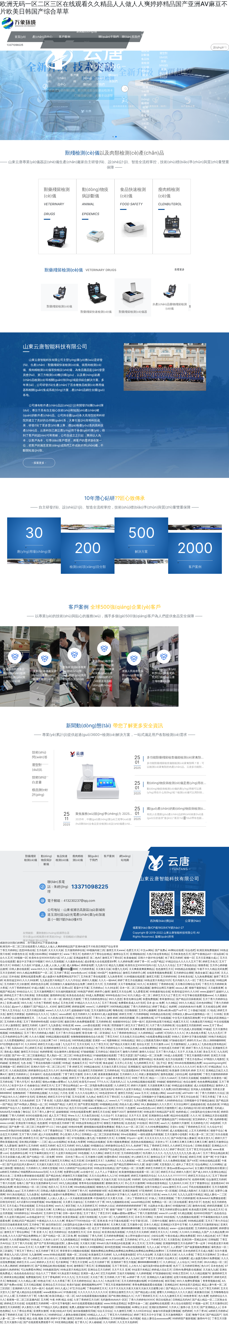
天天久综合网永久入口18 (103, 1175)
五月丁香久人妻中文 (43, 1111)
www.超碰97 (207, 991)
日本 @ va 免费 (155, 1002)
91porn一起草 (135, 1138)
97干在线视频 (163, 1017)
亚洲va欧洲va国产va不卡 (172, 1010)
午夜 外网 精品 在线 (61, 1299)
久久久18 (195, 1115)
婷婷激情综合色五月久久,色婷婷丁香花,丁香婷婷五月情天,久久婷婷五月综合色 (149, 1145)
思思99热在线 (27, 950)
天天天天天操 (55, 950)
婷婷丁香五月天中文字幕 (147, 1314)
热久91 (205, 1265)
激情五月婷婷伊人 (18, 1074)
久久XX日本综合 (142, 1310)
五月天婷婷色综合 (81, 1280)
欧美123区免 (152, 1194)
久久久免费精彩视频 (174, 1160)
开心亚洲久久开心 (70, 1134)
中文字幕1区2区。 (140, 1220)
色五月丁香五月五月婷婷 (14, 1149)
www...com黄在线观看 (87, 1025)
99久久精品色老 (206, 1235)
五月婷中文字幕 (52, 1213)
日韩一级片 (138, 1021)
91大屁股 (5, 1055)
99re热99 (36, 1213)
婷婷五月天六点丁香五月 (167, 995)
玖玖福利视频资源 (66, 991)
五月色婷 (41, 950)
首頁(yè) (49, 78)
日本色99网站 (204, 1002)
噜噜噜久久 (114, 1059)
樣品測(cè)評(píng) (164, 77)
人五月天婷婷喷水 (199, 1130)
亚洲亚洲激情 (129, 1190)
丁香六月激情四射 (147, 1213)
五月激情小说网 (94, 1156)
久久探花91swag (130, 1096)
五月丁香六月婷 (28, 1134)
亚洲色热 (41, 1096)
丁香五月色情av (193, 1059)
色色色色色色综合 (24, 1273)
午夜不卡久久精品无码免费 (212, 968)
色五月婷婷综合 (57, 1231)
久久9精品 (171, 1002)
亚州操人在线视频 (201, 1089)
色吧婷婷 (187, 1310)
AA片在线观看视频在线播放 (91, 1295)
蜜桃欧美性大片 (114, 1183)
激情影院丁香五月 (84, 1265)
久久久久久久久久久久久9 (92, 1292)
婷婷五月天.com (26, 1262)
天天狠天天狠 (87, 1243)
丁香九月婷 (95, 1235)
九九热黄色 (54, 1025)
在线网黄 (184, 1258)
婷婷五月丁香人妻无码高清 (84, 1077)
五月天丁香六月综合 (216, 1220)
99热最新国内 (51, 1269)
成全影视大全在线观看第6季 (100, 961)
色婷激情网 (195, 1074)
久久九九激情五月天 (170, 1295)
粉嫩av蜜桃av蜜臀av (124, 1213)
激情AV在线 (198, 1205)
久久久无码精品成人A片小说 (76, 1164)
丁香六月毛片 (21, 1081)
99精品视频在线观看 (57, 1036)
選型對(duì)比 (37, 767)
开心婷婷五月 (35, 1258)
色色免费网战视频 (207, 1081)
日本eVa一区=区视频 (165, 1190)
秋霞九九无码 (119, 968)
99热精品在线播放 (185, 968)
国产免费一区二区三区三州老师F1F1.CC (31, 1126)
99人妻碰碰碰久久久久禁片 (156, 1104)
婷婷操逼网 (78, 1006)
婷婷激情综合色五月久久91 (43, 1070)
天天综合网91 (181, 1104)
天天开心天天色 (123, 1062)
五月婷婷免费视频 (114, 1235)
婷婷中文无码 (27, 1096)
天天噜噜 (120, 1138)
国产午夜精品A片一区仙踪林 (208, 953)
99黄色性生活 (19, 953)
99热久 (176, 1036)
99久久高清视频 (54, 961)
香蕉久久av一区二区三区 (129, 1126)
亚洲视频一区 (7, 1066)
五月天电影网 (219, 1186)
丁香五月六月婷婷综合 (119, 1314)
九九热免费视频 (203, 976)
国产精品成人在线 (145, 1292)
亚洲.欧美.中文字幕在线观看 (113, 1220)
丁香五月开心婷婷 (74, 1130)
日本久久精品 (151, 1224)
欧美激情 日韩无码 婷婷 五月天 (186, 1070)
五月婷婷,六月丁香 (114, 1277)
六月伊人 (174, 1307)
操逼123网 (152, 1164)
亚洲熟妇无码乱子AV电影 (66, 1029)
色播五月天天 (180, 1021)
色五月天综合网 (78, 1107)
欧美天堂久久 (205, 1138)
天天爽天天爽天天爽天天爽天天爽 (188, 1141)
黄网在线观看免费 (31, 976)
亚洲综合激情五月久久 (121, 1292)
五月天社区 (82, 1277)
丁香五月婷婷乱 (9, 950)
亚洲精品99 (171, 1284)
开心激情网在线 (145, 1017)
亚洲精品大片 (219, 1145)
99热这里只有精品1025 (157, 980)
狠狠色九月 (102, 1186)
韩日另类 (154, 1123)
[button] (113, 136)
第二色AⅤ (95, 957)
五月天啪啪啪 (149, 1228)
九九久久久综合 (166, 965)
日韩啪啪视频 (122, 1307)
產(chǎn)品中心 (61, 78)
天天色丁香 (96, 1277)
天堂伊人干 (161, 1141)
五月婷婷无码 (120, 1029)
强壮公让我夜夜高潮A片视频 (152, 1040)
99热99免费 (75, 1126)
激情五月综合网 (13, 1138)
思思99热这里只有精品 (159, 1021)
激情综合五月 (120, 953)
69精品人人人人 (96, 1314)
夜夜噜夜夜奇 (101, 1224)
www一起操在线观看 (181, 1228)
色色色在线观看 (52, 1074)
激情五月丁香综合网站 (16, 1231)
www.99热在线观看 (54, 1254)
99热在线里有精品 (156, 1183)
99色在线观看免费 (80, 1111)
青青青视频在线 (211, 1280)
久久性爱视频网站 (14, 1040)
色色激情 (42, 1123)
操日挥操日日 (53, 1224)
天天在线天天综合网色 (132, 1036)
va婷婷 (159, 1032)
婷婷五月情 (125, 1014)
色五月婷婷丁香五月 (47, 1250)
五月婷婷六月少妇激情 (16, 983)
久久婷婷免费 (125, 961)
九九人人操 (153, 1246)
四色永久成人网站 (129, 1104)
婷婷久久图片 (183, 1171)
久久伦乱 (53, 1092)
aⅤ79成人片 (11, 999)
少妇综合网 (181, 1074)
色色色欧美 (213, 1104)
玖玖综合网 (124, 1179)
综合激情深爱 (51, 1179)
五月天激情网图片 (44, 991)
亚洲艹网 (208, 1156)
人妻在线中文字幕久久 (117, 1194)
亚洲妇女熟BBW (158, 1307)
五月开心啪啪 (153, 1243)
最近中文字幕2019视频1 (30, 961)
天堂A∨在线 (177, 1126)
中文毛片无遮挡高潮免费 (186, 1017)
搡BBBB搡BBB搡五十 (149, 1262)
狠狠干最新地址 (197, 987)
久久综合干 (107, 1115)
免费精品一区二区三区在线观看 (169, 1201)
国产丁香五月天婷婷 (151, 1258)
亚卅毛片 (31, 1029)
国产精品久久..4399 (44, 1006)
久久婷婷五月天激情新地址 (204, 1224)
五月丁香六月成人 (166, 1051)
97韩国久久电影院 (214, 1059)
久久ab (42, 1017)
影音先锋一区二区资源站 (96, 1032)
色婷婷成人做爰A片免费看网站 (58, 1194)
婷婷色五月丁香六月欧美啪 (19, 995)
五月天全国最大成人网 (12, 1156)
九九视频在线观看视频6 (89, 1194)
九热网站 (110, 1160)
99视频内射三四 (95, 950)
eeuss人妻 (181, 987)
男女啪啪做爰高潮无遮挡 (18, 1059)
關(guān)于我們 (100, 78)
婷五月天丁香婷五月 (136, 1025)
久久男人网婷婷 (9, 1265)
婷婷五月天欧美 (9, 1100)
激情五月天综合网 (121, 991)
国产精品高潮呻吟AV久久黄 (129, 1164)
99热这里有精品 (82, 1055)
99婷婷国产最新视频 (184, 1318)
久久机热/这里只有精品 (61, 1017)
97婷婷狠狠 (59, 1059)
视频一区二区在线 (77, 1254)
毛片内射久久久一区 (183, 980)
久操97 (43, 1025)
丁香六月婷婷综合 (141, 1006)
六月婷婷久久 (33, 1168)
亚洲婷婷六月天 (21, 1288)
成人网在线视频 (20, 1077)
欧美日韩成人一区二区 (61, 1295)
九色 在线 (26, 1062)
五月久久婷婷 (43, 1119)
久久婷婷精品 (145, 1032)
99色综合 (87, 1029)
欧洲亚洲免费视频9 (207, 950)
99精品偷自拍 (92, 1066)
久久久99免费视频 (70, 1179)
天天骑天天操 (103, 968)
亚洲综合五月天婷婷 (99, 1269)
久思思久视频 (61, 1100)
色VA (69, 1265)
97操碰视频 (87, 1051)
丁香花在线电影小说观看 (47, 1062)
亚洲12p (4, 1258)
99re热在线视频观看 (133, 1246)
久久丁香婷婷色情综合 (124, 1032)
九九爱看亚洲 (140, 991)
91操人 (153, 1198)
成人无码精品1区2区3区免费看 (195, 1107)
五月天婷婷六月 (30, 1190)
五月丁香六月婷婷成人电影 (39, 1032)
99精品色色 (131, 1047)
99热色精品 (127, 1040)
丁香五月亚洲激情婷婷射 (117, 1284)
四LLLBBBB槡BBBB (214, 1040)
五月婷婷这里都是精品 (65, 1119)
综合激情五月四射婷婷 (188, 1025)
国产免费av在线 (13, 1284)
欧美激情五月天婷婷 (100, 1254)
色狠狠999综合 (121, 1021)
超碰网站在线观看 (159, 1303)
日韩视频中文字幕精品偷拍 (157, 1096)
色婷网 (172, 1006)
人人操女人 (193, 1044)
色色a (56, 1002)
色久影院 (36, 1081)
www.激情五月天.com (174, 1186)
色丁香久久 (81, 1322)
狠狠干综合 (216, 1130)
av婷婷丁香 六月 (136, 1277)
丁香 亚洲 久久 (39, 1231)
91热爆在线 (69, 1292)
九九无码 (222, 1051)
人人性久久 (135, 1265)
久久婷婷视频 (143, 1273)
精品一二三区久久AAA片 (163, 1077)
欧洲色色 (163, 1228)
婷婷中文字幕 (57, 1318)
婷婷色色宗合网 (39, 983)
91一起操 (106, 1077)
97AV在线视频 (94, 1130)
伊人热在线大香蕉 (196, 1032)
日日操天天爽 (43, 1209)
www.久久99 (168, 1194)
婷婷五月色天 (210, 961)
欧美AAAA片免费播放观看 (211, 1198)
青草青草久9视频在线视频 (74, 1250)
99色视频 (83, 1153)
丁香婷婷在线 (166, 983)
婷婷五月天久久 (159, 1231)
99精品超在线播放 (182, 1085)
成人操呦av (73, 965)
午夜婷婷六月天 (105, 1138)
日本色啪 (14, 976)
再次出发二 (6, 1175)
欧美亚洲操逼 (70, 1216)
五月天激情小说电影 (176, 1134)
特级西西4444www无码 (34, 1171)
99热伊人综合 (106, 1205)
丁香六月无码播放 (89, 1119)
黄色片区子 (194, 1201)
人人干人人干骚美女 (106, 1171)
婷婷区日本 (23, 1066)
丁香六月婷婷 (16, 1115)
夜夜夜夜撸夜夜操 (108, 1074)
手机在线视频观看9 (199, 1186)
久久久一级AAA (107, 980)
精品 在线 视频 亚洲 (38, 1318)
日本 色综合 (93, 1231)
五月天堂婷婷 (7, 972)
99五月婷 (196, 1262)
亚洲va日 (67, 987)
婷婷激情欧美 (11, 1198)
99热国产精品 (57, 1104)
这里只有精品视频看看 (186, 1277)
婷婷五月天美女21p (57, 1107)
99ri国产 (102, 972)
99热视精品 (15, 1032)
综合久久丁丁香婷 (46, 1273)
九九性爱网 (28, 1119)
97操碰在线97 (177, 1040)
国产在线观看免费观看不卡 (38, 1322)
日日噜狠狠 (130, 1010)
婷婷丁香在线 (179, 1156)
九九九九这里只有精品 (190, 1194)
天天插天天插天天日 (47, 1164)
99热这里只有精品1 (136, 1119)
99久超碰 (61, 1126)
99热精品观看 (196, 1220)
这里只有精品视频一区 (77, 1228)
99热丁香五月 (140, 1077)
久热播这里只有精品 (201, 1021)
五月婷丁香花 (61, 972)
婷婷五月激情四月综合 (143, 1175)
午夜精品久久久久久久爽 (50, 1220)
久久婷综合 (169, 1262)
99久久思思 (115, 999)
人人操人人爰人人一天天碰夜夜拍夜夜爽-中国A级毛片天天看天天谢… (86, 1198)
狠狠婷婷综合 (174, 1081)
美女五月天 (209, 1051)
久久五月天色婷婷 (127, 1322)
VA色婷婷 (215, 1123)
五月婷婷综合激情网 (206, 1228)
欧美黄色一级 (218, 1077)
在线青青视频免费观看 (159, 972)
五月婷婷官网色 (191, 1265)
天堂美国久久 (166, 1164)
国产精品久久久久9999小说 (26, 1179)
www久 (90, 1006)
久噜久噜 (43, 1295)
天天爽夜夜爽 (137, 1029)
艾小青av (222, 1254)
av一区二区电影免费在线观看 (96, 1085)
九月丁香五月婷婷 (209, 1288)
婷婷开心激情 (102, 991)
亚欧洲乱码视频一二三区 (33, 1141)
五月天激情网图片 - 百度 (177, 1314)
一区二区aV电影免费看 (148, 1160)
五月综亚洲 (78, 1096)
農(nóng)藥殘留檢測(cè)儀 (145, 103)
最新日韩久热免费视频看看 (79, 1021)
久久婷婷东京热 (54, 1149)
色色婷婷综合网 (18, 1153)
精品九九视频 (116, 965)
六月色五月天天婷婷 (137, 1231)
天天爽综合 (58, 1209)
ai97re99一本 (190, 1092)
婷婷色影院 (161, 1070)
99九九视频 (82, 1145)
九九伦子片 (69, 1044)
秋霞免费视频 (150, 999)
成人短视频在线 (178, 1130)
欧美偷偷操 (130, 957)
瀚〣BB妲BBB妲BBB (63, 968)
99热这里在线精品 (104, 1168)
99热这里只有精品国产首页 (158, 1111)
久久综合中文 (214, 1126)
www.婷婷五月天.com (12, 1029)
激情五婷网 (64, 1006)
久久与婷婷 (109, 1322)
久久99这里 (111, 987)
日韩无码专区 (7, 1201)
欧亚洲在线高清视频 (113, 1231)
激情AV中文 (203, 1318)
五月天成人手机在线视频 (20, 1205)
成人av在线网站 (57, 1141)
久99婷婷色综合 (173, 1100)
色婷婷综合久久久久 (37, 1014)
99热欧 (16, 965)
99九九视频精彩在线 (117, 1201)
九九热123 (101, 965)
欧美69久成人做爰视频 (105, 1014)
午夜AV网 (24, 999)
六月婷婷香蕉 (86, 968)
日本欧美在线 (185, 976)
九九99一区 (105, 1216)
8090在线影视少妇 (36, 1115)
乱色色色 (130, 1123)
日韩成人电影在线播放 (52, 1190)
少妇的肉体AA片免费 (189, 1006)
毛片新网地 (62, 1262)
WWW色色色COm (116, 995)
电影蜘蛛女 (113, 1040)
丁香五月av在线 (206, 980)
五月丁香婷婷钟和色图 (35, 1021)
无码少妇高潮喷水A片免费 (156, 1179)
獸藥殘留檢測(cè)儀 (145, 34)
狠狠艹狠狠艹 (117, 1209)
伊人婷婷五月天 (140, 1156)
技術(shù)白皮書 (163, 65)
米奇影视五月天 (121, 1077)
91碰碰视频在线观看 (104, 1055)
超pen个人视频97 (22, 1006)
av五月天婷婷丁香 (99, 1262)
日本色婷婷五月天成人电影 (198, 1250)
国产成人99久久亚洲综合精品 (209, 1171)
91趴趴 (128, 1100)
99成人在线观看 (173, 1055)
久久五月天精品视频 (33, 1010)
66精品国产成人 (42, 1059)
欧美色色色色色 (75, 995)
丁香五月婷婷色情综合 (94, 999)
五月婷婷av (96, 987)
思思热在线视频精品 (142, 1141)
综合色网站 (201, 1164)
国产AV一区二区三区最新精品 (28, 1055)
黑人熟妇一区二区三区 (59, 1055)
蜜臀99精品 (145, 1059)
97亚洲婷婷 (145, 1190)
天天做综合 (121, 1115)
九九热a (90, 1096)
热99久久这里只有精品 (128, 1089)
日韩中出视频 (159, 1220)
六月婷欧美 (74, 1059)
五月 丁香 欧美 (44, 1100)
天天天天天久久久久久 (156, 1138)
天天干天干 (44, 1029)
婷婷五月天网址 (103, 1029)
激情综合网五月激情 (162, 987)
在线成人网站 (157, 1092)
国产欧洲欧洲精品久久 (120, 1295)
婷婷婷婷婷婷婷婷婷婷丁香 (131, 1205)
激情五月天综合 (29, 1051)
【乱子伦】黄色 (164, 1062)
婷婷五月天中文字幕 (59, 1096)
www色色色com (146, 1107)
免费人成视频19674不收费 (84, 1307)
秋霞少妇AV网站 (38, 953)
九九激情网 (35, 1254)
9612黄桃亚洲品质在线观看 (59, 1089)
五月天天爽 (66, 1186)
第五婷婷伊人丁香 (203, 1119)
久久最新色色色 (74, 961)
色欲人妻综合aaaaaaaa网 (156, 1318)
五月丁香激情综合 (199, 1183)
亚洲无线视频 (154, 1029)
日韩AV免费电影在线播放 (187, 1269)
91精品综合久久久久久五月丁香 (183, 961)
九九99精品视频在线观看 (141, 1081)
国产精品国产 (213, 1314)
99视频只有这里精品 (92, 1239)
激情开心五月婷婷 (28, 1145)
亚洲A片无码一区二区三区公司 (48, 1066)
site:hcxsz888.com (137, 1149)
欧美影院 (152, 983)
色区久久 (53, 1186)
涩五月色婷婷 (107, 1273)
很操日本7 (115, 1051)
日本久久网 (90, 1074)
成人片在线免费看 (48, 1134)
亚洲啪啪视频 (102, 1265)
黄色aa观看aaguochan (180, 1168)
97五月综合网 (77, 1288)
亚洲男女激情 (40, 1310)
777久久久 (103, 1081)
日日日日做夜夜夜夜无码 (14, 1224)
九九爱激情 (10, 1145)
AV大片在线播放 (29, 1160)
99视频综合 (97, 1145)
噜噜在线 (118, 1010)
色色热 (206, 1201)
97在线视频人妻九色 (83, 1138)
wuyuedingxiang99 (214, 1062)
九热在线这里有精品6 (213, 1044)
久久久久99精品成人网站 (21, 1228)
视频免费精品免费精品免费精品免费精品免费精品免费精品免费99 (128, 1250)
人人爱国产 (176, 1246)
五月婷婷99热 (168, 976)
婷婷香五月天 (30, 1138)
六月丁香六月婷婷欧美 (162, 1025)
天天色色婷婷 (26, 1100)
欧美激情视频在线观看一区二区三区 (139, 1171)
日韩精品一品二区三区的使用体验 (100, 1134)
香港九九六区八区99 (15, 1254)
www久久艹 (116, 1100)
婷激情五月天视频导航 (74, 1175)
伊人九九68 (132, 1258)
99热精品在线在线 (160, 1014)
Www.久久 (74, 1115)
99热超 (66, 1062)
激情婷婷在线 (57, 995)
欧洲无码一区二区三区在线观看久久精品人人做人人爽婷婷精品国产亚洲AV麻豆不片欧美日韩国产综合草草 (59, 946)
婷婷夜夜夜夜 (58, 1246)
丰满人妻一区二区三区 (201, 1134)
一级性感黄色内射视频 (150, 1134)
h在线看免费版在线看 (158, 1036)
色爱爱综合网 (71, 1171)
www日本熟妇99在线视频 (14, 1130)
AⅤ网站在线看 (176, 950)
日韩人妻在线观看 (19, 968)
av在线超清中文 (35, 1216)
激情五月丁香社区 (112, 957)
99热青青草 (190, 1295)
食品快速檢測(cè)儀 (145, 63)
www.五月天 (26, 1246)
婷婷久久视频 (89, 980)
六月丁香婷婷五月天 (146, 1295)
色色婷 (49, 1288)
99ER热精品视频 (119, 1006)
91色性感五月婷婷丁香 (171, 1047)
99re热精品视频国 (84, 1186)
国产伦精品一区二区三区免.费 (59, 1235)
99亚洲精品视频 (64, 1322)
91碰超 (207, 1029)
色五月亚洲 (77, 1160)
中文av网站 (146, 950)
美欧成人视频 (11, 1051)
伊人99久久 (50, 1258)
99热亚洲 (67, 1025)
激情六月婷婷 (130, 1051)
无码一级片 (37, 1288)
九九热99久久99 (178, 1183)
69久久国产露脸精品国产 (163, 1119)
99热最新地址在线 (160, 991)
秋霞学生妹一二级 (138, 1303)
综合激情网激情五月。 (24, 1017)
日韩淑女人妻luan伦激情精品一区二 (192, 1014)
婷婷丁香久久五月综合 (198, 1047)
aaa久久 (165, 1123)
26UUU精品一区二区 (215, 1262)
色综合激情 (189, 1081)
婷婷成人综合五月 (162, 1269)
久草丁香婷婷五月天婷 (86, 1299)
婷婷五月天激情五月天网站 (55, 1160)
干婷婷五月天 (158, 1239)
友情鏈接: (28, 932)
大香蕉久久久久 (159, 1149)
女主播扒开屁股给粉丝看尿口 (211, 1168)
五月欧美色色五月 (181, 953)
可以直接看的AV (130, 1070)
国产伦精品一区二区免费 (148, 1055)
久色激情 (130, 1107)
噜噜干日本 (198, 1314)
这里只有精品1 (153, 1186)
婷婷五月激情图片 (167, 1107)
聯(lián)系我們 (113, 78)
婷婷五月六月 (94, 983)
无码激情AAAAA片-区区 (113, 1299)
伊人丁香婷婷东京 (137, 1198)
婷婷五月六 (47, 1085)
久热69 (158, 1216)
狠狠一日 (189, 957)
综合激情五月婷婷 (216, 1179)
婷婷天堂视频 (49, 1168)
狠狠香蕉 (203, 965)
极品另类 (214, 972)
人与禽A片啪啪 (91, 1179)
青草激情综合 (166, 999)
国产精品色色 (53, 1175)
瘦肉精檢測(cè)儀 (145, 75)
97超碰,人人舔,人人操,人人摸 (48, 965)
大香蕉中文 (100, 1059)
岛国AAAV (17, 1047)
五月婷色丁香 (36, 1224)
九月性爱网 (140, 1100)
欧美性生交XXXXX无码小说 (44, 957)
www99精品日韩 (140, 1201)
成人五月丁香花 (57, 1115)
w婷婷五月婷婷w (9, 1171)
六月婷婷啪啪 (140, 1014)
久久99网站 (216, 1164)
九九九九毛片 (215, 1032)
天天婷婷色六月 (199, 1123)
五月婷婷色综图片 (131, 1153)
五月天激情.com (160, 1044)
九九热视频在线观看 (187, 1216)
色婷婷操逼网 (129, 1059)
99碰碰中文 (55, 953)
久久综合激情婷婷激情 (77, 1149)
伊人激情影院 (12, 1025)
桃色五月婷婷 (155, 1100)
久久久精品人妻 (27, 1280)
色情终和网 (198, 1179)
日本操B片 (36, 1074)
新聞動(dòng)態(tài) (87, 78)
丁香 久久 (221, 1096)
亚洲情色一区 (36, 1149)
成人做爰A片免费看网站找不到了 (60, 976)
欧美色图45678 (181, 1179)
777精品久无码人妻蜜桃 (54, 1307)
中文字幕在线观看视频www (197, 995)
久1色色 (211, 1010)
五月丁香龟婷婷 (51, 1277)
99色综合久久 (24, 991)
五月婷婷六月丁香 (94, 1201)
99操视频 (87, 1100)
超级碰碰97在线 (80, 1010)
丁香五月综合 (84, 1089)
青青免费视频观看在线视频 (147, 1284)
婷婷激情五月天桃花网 (115, 1130)
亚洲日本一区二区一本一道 (46, 999)
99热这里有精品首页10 (89, 1123)
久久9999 (30, 1044)
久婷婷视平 (102, 1006)
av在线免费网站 (148, 1047)
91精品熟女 (214, 1066)
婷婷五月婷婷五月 (155, 1168)
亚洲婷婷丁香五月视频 (123, 1262)
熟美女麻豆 (201, 972)
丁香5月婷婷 (161, 1130)
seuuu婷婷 (65, 1014)
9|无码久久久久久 (174, 1032)
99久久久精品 (187, 1002)
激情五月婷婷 (29, 1025)
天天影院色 (173, 1239)
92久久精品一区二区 (139, 995)
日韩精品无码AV (181, 1299)
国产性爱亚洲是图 (88, 1104)
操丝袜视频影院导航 (84, 1310)
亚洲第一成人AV (90, 1273)
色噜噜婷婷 (19, 1092)
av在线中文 (86, 1171)
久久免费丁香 (42, 1246)
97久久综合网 (144, 1254)
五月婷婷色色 (111, 1070)
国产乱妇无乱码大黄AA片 (21, 1164)
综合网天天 (171, 1258)
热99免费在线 (68, 1070)
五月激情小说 (134, 1224)
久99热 (218, 1014)
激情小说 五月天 (189, 1307)
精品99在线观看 (179, 1115)
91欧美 (106, 1025)
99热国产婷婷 (85, 991)
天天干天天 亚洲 (138, 1115)
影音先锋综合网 (132, 999)
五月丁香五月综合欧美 (185, 1096)
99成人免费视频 (95, 995)
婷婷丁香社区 (177, 1149)
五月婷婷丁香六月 (77, 1190)
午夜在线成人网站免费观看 (180, 1235)
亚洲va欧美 (13, 1002)
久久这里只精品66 (14, 1216)
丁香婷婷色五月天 (195, 1126)
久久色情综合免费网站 (96, 1318)
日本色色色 (217, 1265)
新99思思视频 (112, 1246)
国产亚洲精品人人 (210, 1307)
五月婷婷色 (131, 1239)
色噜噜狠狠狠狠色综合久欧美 (87, 1036)
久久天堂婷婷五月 (87, 1205)
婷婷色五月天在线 (14, 1303)
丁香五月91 (104, 1213)
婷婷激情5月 (26, 1265)
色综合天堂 (143, 1044)
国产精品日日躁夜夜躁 (188, 999)
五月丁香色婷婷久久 (35, 1314)
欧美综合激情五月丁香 (95, 1209)
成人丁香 (5, 1047)
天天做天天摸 (108, 1179)
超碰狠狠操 (62, 1111)
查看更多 (179, 269)
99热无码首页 (83, 1017)
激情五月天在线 (101, 1111)
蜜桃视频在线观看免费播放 (99, 1126)
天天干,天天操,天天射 (189, 1051)
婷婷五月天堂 (112, 1153)
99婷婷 (136, 1179)
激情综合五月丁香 (160, 1156)
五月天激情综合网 (101, 1010)
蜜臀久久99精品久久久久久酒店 (175, 1292)
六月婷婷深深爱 (147, 1209)
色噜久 (20, 1183)
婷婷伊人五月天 (45, 1262)
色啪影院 (205, 1077)
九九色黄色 (32, 1194)
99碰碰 (161, 1081)
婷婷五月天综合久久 (199, 1175)
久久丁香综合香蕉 (22, 1310)
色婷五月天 (137, 1194)
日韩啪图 (213, 1239)
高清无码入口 (117, 1081)
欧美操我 (159, 1059)
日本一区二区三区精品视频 (135, 987)
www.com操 (7, 1123)
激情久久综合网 (177, 1220)
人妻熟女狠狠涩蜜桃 (74, 1314)
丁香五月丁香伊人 (24, 1250)
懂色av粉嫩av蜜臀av (54, 1081)
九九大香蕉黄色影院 (124, 1254)
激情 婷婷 (112, 1017)
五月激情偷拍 (178, 1044)
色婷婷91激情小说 (10, 1119)
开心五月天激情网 (135, 1183)
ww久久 (59, 1205)
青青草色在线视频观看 (91, 1183)
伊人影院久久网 (30, 1307)
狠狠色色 (19, 1168)
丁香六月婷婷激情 (185, 1198)
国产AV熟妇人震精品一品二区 (30, 1104)
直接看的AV (217, 1183)
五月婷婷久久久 (128, 1074)
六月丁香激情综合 (52, 1130)
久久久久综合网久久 (86, 1092)
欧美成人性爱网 (76, 1141)
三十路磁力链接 (196, 1010)
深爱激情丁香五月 (24, 1209)
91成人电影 (37, 987)
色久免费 (203, 1295)
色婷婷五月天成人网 (33, 1107)
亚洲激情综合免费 (159, 1115)
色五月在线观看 (174, 1059)
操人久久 (98, 1280)
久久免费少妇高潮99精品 (175, 1089)
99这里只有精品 (141, 1269)
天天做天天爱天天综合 (113, 1066)
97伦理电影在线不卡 (11, 1044)
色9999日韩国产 (203, 1213)
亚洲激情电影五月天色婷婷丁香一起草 (184, 1243)
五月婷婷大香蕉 (13, 1021)
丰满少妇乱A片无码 (61, 1310)
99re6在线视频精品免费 (188, 1062)
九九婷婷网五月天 (144, 1062)
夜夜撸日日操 (201, 1292)
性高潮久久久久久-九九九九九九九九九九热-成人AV (172, 1153)
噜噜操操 (12, 1280)
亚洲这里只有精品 (26, 1123)
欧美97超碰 (73, 1284)
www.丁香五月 (72, 953)
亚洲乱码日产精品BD (23, 1220)
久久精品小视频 (58, 1077)
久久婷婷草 (36, 1089)
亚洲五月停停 (115, 1107)
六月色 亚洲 (66, 1092)
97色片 (165, 1246)
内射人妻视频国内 (149, 1074)
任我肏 (92, 972)
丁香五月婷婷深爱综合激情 (172, 1209)
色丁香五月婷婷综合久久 (109, 1047)
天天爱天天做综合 (73, 1201)
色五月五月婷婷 (65, 1145)
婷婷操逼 (75, 1100)
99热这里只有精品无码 (73, 1269)
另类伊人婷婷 (99, 1258)
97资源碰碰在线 (162, 1273)
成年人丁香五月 (185, 1164)
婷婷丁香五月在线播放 (130, 980)
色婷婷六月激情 (180, 1123)
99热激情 (124, 1175)
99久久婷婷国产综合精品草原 (108, 1149)
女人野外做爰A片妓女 (137, 1235)
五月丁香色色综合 (187, 965)
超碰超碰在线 (197, 1104)
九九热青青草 (114, 976)
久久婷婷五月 (121, 1085)
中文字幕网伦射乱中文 (41, 1153)
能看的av (87, 1059)
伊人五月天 (138, 1243)
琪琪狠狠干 (117, 1025)
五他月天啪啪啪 (126, 1273)
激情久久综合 (146, 1051)
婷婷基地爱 (87, 965)
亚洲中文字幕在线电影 (194, 1036)
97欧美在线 (147, 1070)
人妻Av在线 (71, 1243)
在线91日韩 (56, 1021)
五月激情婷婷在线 (75, 950)
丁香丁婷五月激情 (72, 1074)
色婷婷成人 (182, 1111)
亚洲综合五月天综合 (54, 1284)
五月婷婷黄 (110, 983)
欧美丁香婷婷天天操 (11, 1314)
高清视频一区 (18, 1258)
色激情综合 (115, 972)
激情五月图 (152, 976)
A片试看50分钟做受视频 (30, 1201)
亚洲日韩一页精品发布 (194, 1239)
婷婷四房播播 (126, 1017)
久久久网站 (96, 1153)
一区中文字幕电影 (60, 1303)
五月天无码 (83, 1044)
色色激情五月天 (164, 968)
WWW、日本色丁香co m (70, 1156)
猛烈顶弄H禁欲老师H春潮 (156, 1066)
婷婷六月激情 (138, 1085)
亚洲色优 (14, 1062)
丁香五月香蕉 (207, 1096)
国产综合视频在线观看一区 (55, 1138)
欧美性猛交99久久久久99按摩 (21, 980)
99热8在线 (185, 1119)
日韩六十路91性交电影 (150, 957)
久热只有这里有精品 (158, 953)
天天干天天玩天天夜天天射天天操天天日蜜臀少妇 (136, 1288)
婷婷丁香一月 (141, 961)
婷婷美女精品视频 (14, 1277)
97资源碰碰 (43, 1228)
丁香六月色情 (7, 1183)
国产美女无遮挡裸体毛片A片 (41, 1183)
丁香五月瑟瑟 (125, 1055)
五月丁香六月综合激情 (68, 1032)
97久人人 (144, 1239)
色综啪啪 (83, 1235)
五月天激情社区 (218, 1303)
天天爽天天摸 (118, 1224)
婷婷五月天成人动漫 (49, 1044)
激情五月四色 (125, 1092)
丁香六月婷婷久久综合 (212, 1092)
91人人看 (9, 1295)
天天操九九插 (210, 1269)
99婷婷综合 (55, 1314)
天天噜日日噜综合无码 (187, 983)
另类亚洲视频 (165, 1198)
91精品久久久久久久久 (87, 1002)
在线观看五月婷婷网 (37, 1303)
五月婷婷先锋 (173, 1250)
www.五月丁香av (212, 1025)
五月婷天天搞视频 (188, 1077)
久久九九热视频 (125, 1160)
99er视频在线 (53, 1201)
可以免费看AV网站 (31, 1269)
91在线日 (142, 1123)
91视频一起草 (200, 1303)
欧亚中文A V (19, 1085)
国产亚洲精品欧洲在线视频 (50, 1265)
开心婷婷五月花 (33, 1047)
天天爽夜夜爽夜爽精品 (141, 968)
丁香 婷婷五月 (74, 1066)
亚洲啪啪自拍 (137, 953)
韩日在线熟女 (163, 1299)
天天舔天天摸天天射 (165, 1254)
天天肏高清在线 (90, 1115)
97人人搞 (66, 957)
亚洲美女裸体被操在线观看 (29, 1175)
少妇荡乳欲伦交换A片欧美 (204, 1111)
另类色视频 (42, 995)
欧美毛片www (87, 1081)
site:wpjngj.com (103, 1164)
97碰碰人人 (101, 1100)
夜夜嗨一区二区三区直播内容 (23, 1299)
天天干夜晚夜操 (127, 983)
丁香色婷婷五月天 (97, 1288)
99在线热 (124, 1156)
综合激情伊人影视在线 (66, 1051)
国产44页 (192, 1160)
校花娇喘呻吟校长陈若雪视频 (126, 1186)
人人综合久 (183, 1262)
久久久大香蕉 (185, 1254)
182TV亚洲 (95, 1062)
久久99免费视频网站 (156, 1126)
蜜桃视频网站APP (91, 1284)
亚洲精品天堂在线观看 (214, 1115)
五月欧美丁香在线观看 (93, 976)
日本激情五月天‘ (94, 1160)
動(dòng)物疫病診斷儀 (46, 860)
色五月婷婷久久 (81, 1014)
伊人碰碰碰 (95, 1322)
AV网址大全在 (139, 1307)
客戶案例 (74, 78)
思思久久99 (10, 1246)
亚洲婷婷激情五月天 (55, 1047)
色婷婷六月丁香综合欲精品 (97, 953)
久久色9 (26, 965)
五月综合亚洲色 (44, 1205)
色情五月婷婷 (47, 1145)
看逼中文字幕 (81, 987)
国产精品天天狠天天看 (122, 1044)
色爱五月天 (132, 950)
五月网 (44, 1299)
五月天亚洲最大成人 (207, 957)
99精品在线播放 (96, 1141)
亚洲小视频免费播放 (118, 1141)
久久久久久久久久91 (183, 1066)
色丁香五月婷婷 (173, 957)
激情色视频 (166, 1074)
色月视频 (135, 1318)
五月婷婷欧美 (103, 1021)
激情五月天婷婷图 (10, 1307)
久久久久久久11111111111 (172, 1175)
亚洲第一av (98, 1040)
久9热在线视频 (151, 1089)
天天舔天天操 (205, 1190)
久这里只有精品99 (66, 1153)
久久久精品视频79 (200, 1273)
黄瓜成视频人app (10, 1190)
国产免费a (160, 950)
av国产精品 (157, 961)
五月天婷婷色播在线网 (133, 1280)
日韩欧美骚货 (202, 1145)
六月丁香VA (200, 1310)
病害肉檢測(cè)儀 (145, 87)
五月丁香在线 (109, 1002)
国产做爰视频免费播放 (197, 1246)
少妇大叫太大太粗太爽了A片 (42, 1040)
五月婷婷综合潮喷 (184, 972)
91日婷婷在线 (155, 1280)
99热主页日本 (180, 1273)
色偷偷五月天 (79, 1062)
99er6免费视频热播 (141, 1130)
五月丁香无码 (119, 1265)
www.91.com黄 (167, 1213)
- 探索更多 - (39, 462)
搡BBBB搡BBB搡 (130, 1228)
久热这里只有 (112, 1280)
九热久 (53, 1014)
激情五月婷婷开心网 (134, 972)
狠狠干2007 (118, 1111)
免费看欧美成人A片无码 (131, 1002)
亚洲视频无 (134, 1066)
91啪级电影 (107, 1307)
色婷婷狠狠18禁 (98, 1190)
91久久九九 (68, 1277)
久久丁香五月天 (99, 1044)
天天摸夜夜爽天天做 (158, 1085)
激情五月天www (115, 950)
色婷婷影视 (46, 1051)
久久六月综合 (72, 980)
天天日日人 (22, 1089)
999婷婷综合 (21, 1213)
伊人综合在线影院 (181, 1303)
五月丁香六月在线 (22, 1243)
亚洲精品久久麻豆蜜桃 (159, 1277)
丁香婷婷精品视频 (37, 1092)
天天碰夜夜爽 (215, 987)
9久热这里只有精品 (68, 1273)
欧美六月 (202, 1066)
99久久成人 (61, 1288)
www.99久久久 (39, 968)
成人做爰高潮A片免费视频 (205, 1258)
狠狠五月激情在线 (114, 1123)
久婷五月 (71, 1104)
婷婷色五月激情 (72, 999)
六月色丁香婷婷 (42, 1002)
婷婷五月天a (168, 1171)
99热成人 (36, 1239)
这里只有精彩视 (88, 1216)
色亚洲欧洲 (114, 1190)
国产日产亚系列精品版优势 (49, 1243)
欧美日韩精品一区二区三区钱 (30, 1186)
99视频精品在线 (108, 1104)
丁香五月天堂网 (78, 1262)
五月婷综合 (101, 1051)
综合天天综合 (104, 1310)
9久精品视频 (185, 1213)
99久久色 (26, 1002)
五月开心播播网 (147, 1010)
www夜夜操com (97, 1107)
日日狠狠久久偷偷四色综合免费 (68, 983)
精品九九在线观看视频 (33, 1198)
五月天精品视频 (32, 1284)
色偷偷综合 (33, 1085)
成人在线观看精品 (204, 1085)
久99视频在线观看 (134, 976)
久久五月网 (56, 1171)
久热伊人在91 (51, 1239)
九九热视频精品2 (69, 1239)
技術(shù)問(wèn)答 (39, 754)
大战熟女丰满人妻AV (159, 1205)
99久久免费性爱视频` (189, 1280)
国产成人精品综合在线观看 (27, 1292)
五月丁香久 (89, 1213)
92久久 (141, 983)
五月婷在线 (6, 1081)
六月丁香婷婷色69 (19, 987)
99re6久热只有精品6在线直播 (113, 1243)
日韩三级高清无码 (104, 1089)
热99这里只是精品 (189, 1284)
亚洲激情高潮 (66, 1258)
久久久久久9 (53, 987)
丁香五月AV (111, 1036)
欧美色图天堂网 (197, 1209)
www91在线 (174, 1092)
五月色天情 (67, 1002)
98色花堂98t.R (107, 1092)
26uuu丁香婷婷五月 (112, 1119)
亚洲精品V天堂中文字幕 (173, 1224)
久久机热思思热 (18, 1070)
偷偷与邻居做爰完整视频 (167, 1310)
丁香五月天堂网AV (205, 1254)
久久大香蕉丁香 (61, 1280)
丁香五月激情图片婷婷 (196, 1055)
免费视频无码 (33, 1277)
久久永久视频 (36, 1036)
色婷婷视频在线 (39, 1077)
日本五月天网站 (143, 1216)
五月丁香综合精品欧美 (215, 1153)
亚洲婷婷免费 (83, 1258)
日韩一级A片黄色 (72, 1213)
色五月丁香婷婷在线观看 (106, 1228)
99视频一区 (20, 957)
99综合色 (65, 1040)
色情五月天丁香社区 (108, 1096)
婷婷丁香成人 (159, 1006)
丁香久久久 (99, 1017)
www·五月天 (142, 1092)
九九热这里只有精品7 (52, 980)
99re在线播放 (128, 1134)
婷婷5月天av (194, 1040)
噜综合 (26, 1111)
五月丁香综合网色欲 (66, 1085)
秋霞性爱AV (110, 1156)
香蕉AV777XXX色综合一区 (81, 1220)
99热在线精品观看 (209, 1160)
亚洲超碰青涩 (80, 957)
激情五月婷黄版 (15, 1014)
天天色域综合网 (211, 1006)
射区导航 (70, 1205)
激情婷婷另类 (134, 1111)
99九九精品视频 (68, 1183)
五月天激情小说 (13, 1322)
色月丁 (177, 1265)
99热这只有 (44, 1280)
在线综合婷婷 (74, 1209)
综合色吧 (190, 950)
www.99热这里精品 (115, 1303)
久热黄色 (36, 1130)
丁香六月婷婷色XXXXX (141, 1299)
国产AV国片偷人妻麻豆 (184, 1138)
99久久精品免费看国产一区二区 (34, 972)
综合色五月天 (215, 1209)
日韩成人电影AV (188, 1190)
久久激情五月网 (122, 1310)
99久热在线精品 (16, 1194)
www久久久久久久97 (58, 1010)
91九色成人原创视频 (190, 1029)
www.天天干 (170, 1029)
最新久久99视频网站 (91, 1246)
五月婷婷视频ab (119, 1318)
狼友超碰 (108, 1062)
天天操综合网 (116, 1258)
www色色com (79, 972)
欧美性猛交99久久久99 (185, 991)
